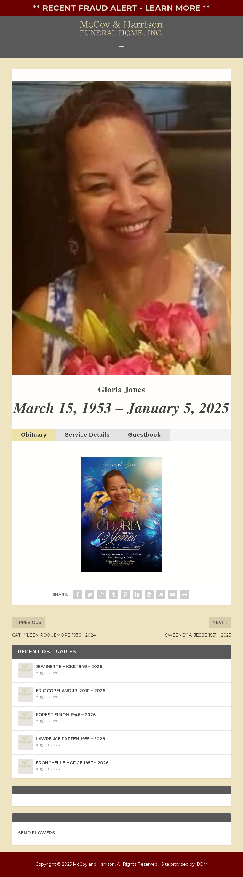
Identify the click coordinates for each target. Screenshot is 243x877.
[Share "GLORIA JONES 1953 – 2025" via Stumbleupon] (161, 594)
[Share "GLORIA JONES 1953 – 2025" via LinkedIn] (137, 594)
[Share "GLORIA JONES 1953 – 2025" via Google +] (102, 594)
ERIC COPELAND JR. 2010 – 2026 (70, 690)
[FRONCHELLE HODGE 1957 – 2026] (25, 766)
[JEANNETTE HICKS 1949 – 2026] (25, 670)
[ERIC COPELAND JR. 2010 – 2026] (25, 694)
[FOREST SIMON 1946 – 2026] (25, 718)
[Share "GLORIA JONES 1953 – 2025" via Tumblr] (113, 594)
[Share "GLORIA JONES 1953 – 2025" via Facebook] (78, 594)
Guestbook (144, 435)
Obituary (34, 435)
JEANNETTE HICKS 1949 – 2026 (69, 666)
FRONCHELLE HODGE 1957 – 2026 (72, 762)
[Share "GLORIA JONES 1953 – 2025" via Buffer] (149, 594)
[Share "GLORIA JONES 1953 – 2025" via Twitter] (90, 594)
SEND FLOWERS (36, 832)
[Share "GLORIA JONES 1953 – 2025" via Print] (185, 594)
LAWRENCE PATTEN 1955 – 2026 (70, 738)
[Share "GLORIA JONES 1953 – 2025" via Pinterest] (125, 594)
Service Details (87, 435)
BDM (202, 864)
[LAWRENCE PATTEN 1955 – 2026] (25, 742)
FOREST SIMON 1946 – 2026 (66, 714)
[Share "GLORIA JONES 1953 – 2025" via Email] (173, 594)
